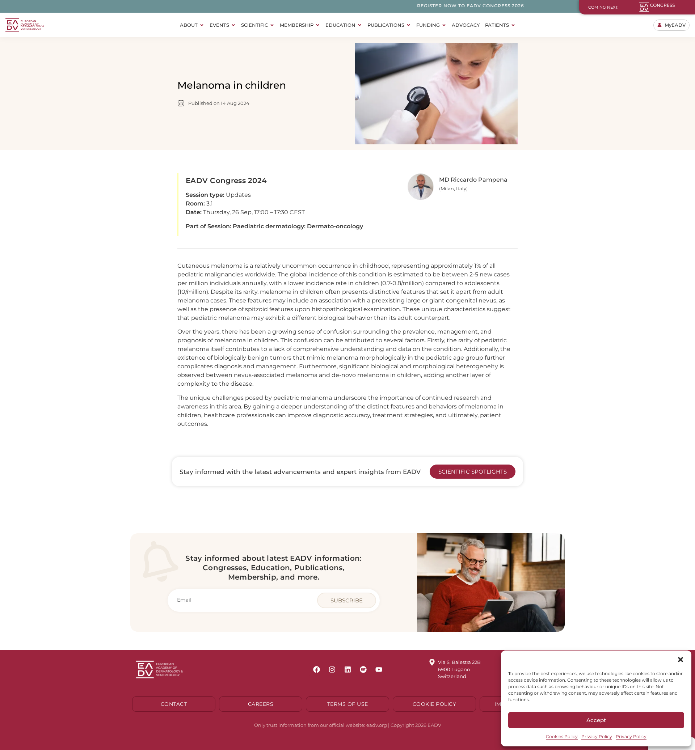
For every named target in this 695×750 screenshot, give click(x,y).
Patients (497, 25)
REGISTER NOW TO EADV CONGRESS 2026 (446, 5)
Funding (428, 25)
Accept (596, 720)
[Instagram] (332, 669)
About (189, 25)
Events (219, 25)
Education (340, 25)
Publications (385, 25)
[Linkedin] (347, 669)
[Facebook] (316, 669)
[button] (680, 659)
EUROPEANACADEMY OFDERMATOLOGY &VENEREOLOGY (32, 25)
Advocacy (466, 25)
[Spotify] (363, 669)
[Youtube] (379, 669)
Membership (296, 25)
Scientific (254, 25)
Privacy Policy (596, 736)
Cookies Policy (562, 736)
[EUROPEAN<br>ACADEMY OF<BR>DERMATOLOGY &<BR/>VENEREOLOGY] (12, 25)
